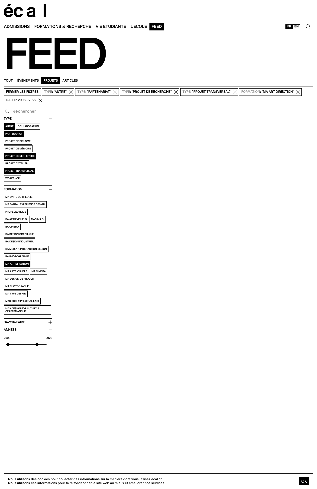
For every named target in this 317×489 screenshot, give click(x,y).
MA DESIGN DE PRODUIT (20, 278)
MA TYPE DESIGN (15, 293)
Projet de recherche (20, 156)
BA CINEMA (12, 226)
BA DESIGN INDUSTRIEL (19, 241)
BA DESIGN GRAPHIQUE (19, 234)
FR (289, 26)
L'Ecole (139, 26)
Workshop (12, 178)
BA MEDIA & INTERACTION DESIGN (26, 249)
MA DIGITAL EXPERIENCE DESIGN (25, 204)
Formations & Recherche (62, 26)
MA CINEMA (39, 271)
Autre (9, 126)
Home (25, 10)
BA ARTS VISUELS (16, 219)
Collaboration (28, 126)
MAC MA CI (37, 219)
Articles (70, 81)
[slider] (8, 345)
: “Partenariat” (94, 92)
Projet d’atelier (16, 163)
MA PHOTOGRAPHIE (17, 286)
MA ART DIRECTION (17, 263)
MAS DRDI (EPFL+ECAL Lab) (22, 301)
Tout (8, 81)
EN (296, 26)
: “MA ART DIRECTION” (267, 92)
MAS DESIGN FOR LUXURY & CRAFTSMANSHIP (22, 310)
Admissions (17, 26)
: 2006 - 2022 (21, 100)
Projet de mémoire (18, 148)
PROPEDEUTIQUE (15, 211)
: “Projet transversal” (206, 92)
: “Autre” (55, 92)
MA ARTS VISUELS (16, 271)
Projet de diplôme (18, 141)
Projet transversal (19, 170)
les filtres (22, 92)
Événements (28, 81)
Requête (7, 111)
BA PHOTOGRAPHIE (17, 256)
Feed (157, 26)
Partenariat (13, 133)
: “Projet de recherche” (147, 92)
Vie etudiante (111, 26)
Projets (50, 81)
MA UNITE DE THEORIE (18, 196)
